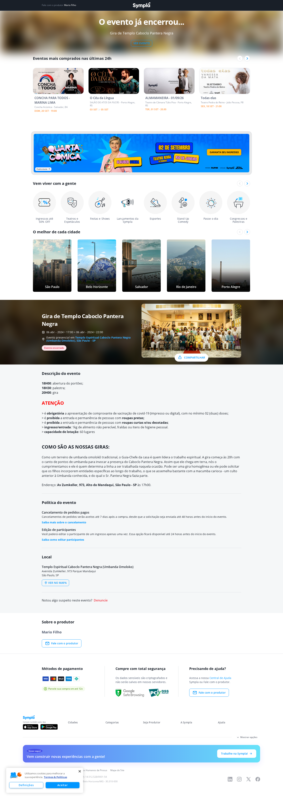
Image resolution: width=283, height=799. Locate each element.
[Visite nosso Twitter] (248, 779)
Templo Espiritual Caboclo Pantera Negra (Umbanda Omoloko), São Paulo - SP (88, 339)
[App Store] (30, 727)
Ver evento (141, 43)
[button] (16, 775)
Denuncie (101, 600)
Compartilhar (194, 357)
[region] (44, 780)
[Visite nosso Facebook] (257, 779)
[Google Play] (49, 727)
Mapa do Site (117, 770)
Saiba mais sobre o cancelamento (64, 522)
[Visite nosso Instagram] (239, 779)
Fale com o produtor (64, 643)
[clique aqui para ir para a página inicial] (141, 5)
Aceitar (62, 785)
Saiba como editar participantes (63, 539)
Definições (26, 785)
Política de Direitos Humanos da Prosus (86, 770)
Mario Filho (70, 5)
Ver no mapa (57, 583)
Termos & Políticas (55, 777)
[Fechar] (79, 771)
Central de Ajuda (220, 678)
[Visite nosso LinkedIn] (230, 779)
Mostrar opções (248, 737)
